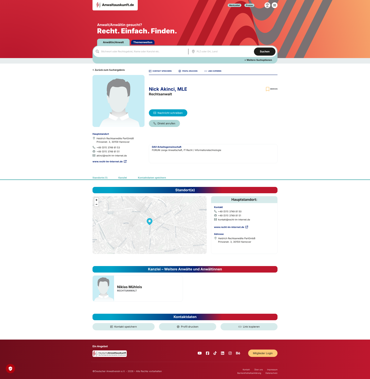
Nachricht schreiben (170, 112)
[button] (149, 221)
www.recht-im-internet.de (107, 161)
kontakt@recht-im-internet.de (234, 219)
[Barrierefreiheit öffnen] (267, 5)
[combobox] (140, 51)
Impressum (272, 369)
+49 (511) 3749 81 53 (108, 147)
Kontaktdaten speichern (152, 177)
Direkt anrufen (166, 123)
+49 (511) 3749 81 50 (230, 211)
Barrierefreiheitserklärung (249, 373)
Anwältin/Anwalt (113, 42)
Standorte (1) (99, 177)
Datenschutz (272, 373)
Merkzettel (234, 5)
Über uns (258, 369)
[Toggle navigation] (275, 5)
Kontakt (246, 369)
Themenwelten (142, 42)
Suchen (265, 51)
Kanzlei (122, 177)
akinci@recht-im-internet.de (112, 155)
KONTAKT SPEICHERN (162, 71)
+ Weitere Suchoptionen (258, 59)
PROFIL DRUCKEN (189, 71)
